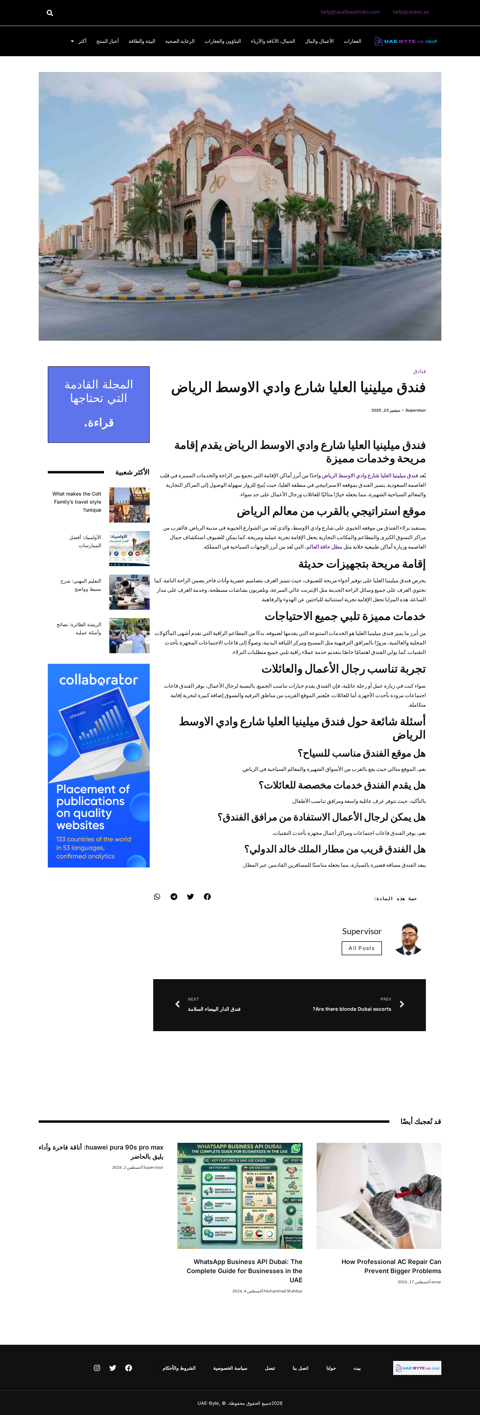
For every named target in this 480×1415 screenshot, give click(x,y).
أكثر (82, 41)
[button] (50, 13)
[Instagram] (96, 1367)
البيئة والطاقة (142, 41)
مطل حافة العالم (324, 546)
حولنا (331, 1368)
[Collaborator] (99, 865)
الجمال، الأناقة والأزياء (273, 41)
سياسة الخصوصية (230, 1368)
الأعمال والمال (319, 41)
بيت (357, 1368)
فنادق (419, 371)
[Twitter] (112, 1367)
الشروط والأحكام (179, 1368)
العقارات (352, 41)
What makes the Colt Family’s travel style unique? (76, 502)
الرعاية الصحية (180, 41)
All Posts (362, 948)
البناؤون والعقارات (223, 41)
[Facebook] (128, 1367)
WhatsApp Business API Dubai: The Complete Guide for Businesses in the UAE (245, 1271)
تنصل (270, 1368)
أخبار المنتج (107, 41)
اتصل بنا (301, 1368)
